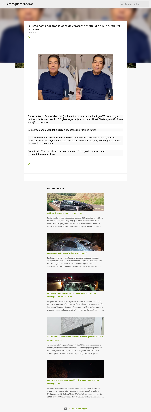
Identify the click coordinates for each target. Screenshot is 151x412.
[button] (29, 37)
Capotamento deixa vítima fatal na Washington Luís (67, 253)
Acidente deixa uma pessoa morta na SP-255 (64, 213)
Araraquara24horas (20, 4)
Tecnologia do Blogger (77, 409)
